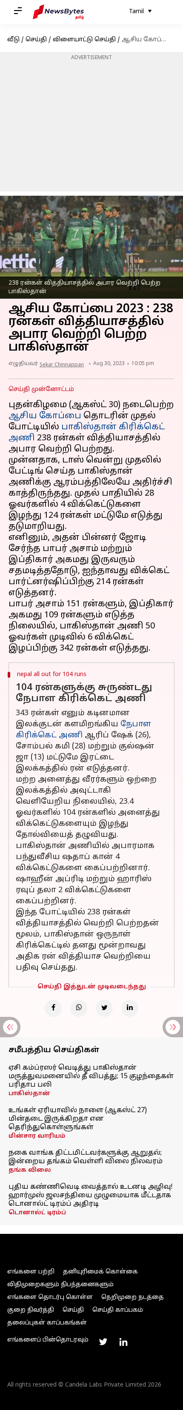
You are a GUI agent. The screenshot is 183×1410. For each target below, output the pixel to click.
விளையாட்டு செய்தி (84, 39)
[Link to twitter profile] (103, 1342)
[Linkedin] (129, 1008)
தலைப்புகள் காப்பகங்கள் (47, 1323)
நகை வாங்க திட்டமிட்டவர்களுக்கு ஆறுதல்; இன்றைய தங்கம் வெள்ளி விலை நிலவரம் (86, 1157)
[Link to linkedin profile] (123, 1342)
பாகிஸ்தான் (29, 1093)
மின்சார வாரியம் (37, 1136)
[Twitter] (104, 1008)
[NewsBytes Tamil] (58, 12)
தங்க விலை (30, 1170)
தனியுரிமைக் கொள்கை (100, 1272)
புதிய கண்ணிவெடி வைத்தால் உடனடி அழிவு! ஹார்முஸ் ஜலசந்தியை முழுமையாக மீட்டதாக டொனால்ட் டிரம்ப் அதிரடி (90, 1195)
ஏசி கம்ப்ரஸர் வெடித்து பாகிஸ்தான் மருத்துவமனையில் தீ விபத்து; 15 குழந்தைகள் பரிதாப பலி (91, 1076)
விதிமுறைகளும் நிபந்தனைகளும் (60, 1284)
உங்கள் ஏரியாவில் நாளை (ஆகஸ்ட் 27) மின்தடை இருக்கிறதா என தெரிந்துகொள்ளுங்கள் (78, 1119)
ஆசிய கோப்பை (45, 416)
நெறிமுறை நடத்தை (132, 1297)
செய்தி (36, 39)
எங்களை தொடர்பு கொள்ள (50, 1297)
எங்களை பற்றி (30, 1272)
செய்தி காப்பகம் (117, 1310)
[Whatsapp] (78, 1008)
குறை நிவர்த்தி (30, 1310)
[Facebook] (53, 1008)
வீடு (13, 39)
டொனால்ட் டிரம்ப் (37, 1212)
